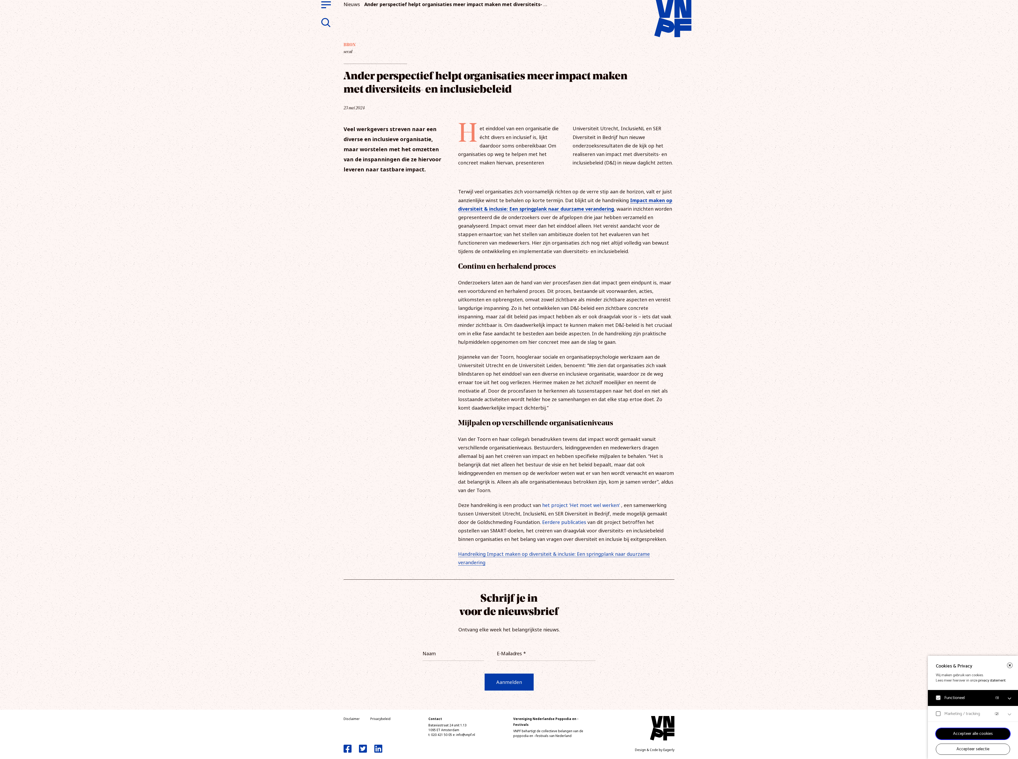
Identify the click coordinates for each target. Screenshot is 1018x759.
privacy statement (992, 681)
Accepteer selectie (972, 749)
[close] (1010, 665)
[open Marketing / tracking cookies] (1009, 714)
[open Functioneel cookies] (1009, 698)
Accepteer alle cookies (973, 733)
